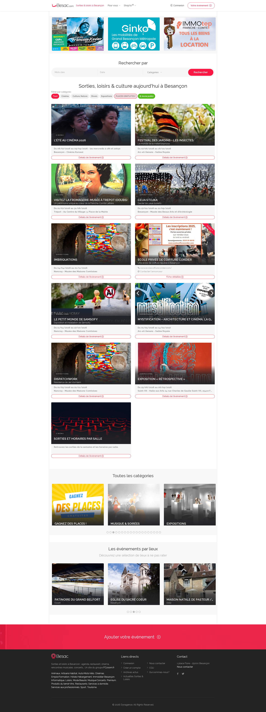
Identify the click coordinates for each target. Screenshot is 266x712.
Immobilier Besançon (103, 676)
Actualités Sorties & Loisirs (133, 678)
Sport (83, 687)
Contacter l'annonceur (151, 271)
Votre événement (200, 5)
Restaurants (81, 683)
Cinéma (65, 96)
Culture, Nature (80, 96)
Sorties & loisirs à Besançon (90, 5)
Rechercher (201, 72)
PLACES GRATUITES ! (126, 96)
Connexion (178, 5)
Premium (111, 680)
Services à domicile (98, 683)
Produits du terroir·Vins (62, 683)
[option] (78, 34)
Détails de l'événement (90, 157)
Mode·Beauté (80, 680)
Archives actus (130, 672)
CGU (151, 667)
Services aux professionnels (65, 687)
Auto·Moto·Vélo (86, 673)
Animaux (55, 673)
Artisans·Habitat (69, 673)
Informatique (57, 680)
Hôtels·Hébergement (81, 676)
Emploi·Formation (60, 676)
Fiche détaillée (173, 277)
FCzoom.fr (108, 667)
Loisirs (68, 680)
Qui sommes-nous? (159, 672)
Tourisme (92, 687)
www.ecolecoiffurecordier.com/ (156, 268)
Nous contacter (157, 663)
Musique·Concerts (97, 680)
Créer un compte (131, 667)
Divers (94, 96)
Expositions (106, 96)
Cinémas (99, 673)
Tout (55, 96)
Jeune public (147, 96)
